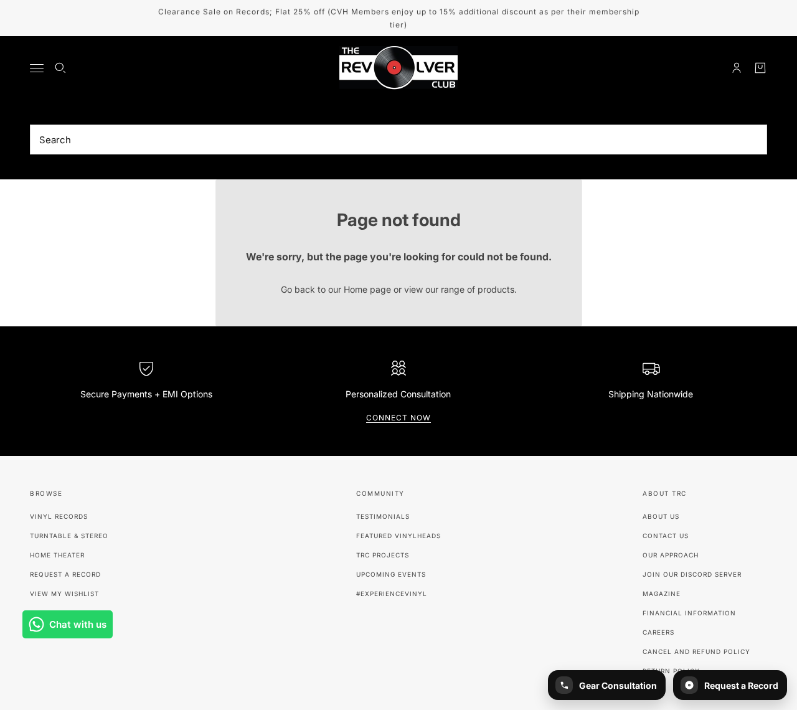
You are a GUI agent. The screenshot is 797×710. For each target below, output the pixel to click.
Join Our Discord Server (692, 574)
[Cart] (760, 68)
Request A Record (65, 574)
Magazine (662, 593)
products (496, 289)
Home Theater (57, 555)
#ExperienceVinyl (391, 593)
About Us (661, 516)
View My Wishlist (64, 593)
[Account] (736, 68)
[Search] (60, 68)
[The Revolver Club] (398, 68)
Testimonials (383, 516)
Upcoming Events (391, 574)
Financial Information (689, 613)
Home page (367, 289)
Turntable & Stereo (69, 535)
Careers (658, 632)
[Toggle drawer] (37, 68)
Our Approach (671, 555)
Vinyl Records (59, 516)
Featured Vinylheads (398, 535)
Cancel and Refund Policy (696, 651)
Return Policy (671, 670)
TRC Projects (382, 555)
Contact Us (666, 535)
